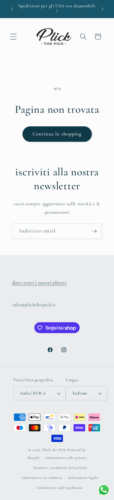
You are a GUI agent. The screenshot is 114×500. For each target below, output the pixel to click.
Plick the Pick (54, 450)
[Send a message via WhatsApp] (104, 490)
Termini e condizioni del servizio (60, 468)
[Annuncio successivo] (102, 8)
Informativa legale (83, 478)
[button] (13, 36)
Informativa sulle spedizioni (60, 487)
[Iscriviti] (94, 231)
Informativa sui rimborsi (42, 478)
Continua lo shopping (57, 134)
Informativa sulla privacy (66, 458)
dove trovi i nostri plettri (39, 283)
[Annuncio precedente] (12, 8)
